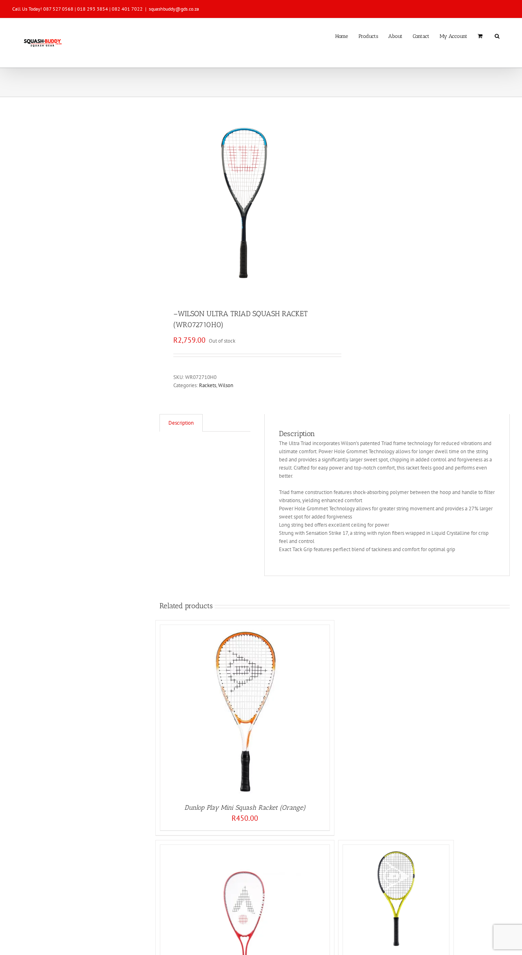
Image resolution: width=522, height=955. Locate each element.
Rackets (207, 385)
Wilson (225, 385)
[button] (497, 35)
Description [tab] (181, 422)
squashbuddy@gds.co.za (174, 9)
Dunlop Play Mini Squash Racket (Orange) (244, 807)
